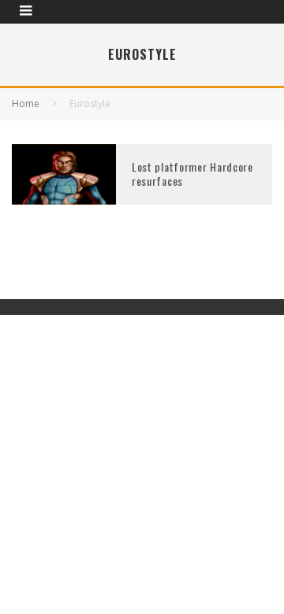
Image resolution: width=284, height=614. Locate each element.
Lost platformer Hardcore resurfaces (192, 173)
